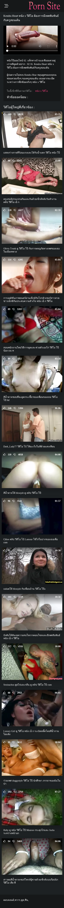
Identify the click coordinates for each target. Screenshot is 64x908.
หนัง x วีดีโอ (41, 91)
